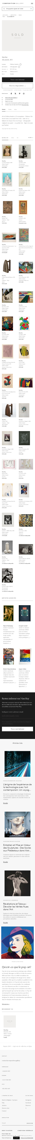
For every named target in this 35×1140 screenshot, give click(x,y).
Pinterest (28, 1105)
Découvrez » (5, 1004)
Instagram (28, 1100)
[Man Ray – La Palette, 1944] (26, 207)
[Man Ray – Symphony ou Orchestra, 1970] (26, 490)
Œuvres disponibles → (17, 86)
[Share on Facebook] (11, 93)
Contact (4, 1111)
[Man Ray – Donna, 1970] (9, 464)
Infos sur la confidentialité (27, 1137)
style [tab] (15, 109)
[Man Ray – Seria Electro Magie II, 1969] (26, 410)
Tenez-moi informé (17, 80)
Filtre (30, 137)
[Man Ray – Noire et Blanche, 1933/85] (26, 548)
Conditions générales (25, 1130)
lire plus (5, 803)
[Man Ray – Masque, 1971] (9, 207)
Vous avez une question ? (11, 97)
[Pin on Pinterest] (19, 93)
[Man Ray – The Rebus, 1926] (26, 152)
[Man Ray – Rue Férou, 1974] (9, 296)
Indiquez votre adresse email (12, 712)
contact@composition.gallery (11, 1061)
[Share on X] (15, 93)
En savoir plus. (25, 104)
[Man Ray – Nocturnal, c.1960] (26, 520)
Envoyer (30, 1123)
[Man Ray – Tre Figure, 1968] (26, 323)
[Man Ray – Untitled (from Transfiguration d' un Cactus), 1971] (9, 381)
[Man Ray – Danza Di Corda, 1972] (26, 381)
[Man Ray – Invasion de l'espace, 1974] (26, 179)
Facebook (28, 1103)
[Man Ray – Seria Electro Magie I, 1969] (9, 438)
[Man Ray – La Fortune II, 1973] (26, 296)
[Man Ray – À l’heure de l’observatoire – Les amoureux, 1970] (9, 235)
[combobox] (17, 9)
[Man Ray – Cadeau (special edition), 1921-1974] (9, 266)
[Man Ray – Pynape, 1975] (9, 548)
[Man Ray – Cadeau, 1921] (9, 410)
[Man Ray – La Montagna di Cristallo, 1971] (9, 179)
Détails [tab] (3, 109)
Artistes (13, 15)
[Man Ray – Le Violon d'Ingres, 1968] (9, 152)
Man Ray (4, 57)
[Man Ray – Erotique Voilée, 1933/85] (9, 575)
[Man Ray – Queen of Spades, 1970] (26, 438)
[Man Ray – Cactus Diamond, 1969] (26, 266)
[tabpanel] (17, 122)
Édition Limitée (14, 64)
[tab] (5, 138)
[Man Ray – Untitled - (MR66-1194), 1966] (9, 520)
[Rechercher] (31, 8)
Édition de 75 (13, 71)
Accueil (5, 15)
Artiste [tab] (9, 109)
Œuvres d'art (5, 1108)
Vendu (12, 74)
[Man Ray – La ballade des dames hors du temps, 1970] (9, 490)
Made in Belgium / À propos (9, 1100)
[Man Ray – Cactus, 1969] (26, 351)
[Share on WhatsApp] (23, 93)
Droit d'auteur (7, 1130)
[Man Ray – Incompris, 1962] (9, 323)
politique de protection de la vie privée (9, 1135)
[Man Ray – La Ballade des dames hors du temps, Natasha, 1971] (9, 351)
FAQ (3, 1103)
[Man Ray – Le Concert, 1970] (26, 464)
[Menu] (32, 3)
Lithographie (13, 67)
